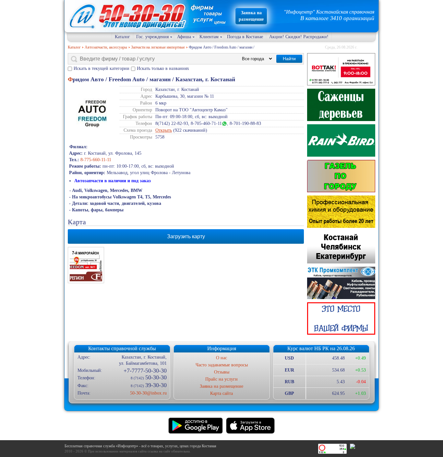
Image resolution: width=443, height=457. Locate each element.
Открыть (163, 130)
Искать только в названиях (163, 68)
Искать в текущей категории (101, 68)
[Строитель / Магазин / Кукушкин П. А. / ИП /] (341, 140)
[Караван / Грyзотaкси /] (341, 176)
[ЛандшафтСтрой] (341, 105)
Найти (289, 58)
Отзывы (221, 372)
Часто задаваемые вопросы (222, 364)
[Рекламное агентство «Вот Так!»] (341, 69)
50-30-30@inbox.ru (148, 393)
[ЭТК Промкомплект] (341, 283)
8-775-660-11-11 (95, 159)
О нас (221, 357)
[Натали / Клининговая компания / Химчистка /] (341, 211)
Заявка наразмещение (251, 16)
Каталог (122, 36)
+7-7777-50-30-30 (145, 370)
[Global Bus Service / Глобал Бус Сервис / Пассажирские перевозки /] (341, 247)
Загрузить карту (186, 236)
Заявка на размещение (221, 386)
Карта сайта (221, 393)
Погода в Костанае (245, 36)
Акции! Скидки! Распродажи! (299, 36)
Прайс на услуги (221, 379)
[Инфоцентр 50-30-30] (341, 318)
